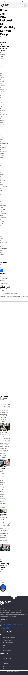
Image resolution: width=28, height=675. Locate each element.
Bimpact (5, 648)
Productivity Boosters (8, 642)
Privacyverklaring (7, 658)
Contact (5, 661)
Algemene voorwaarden (9, 656)
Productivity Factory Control (9, 640)
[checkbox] (0, 276)
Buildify (4, 645)
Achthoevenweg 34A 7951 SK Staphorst (5, 627)
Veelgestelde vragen (8, 668)
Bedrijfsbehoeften (7, 650)
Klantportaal (6, 663)
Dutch (22, 1)
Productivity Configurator (9, 637)
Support (5, 666)
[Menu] (25, 5)
